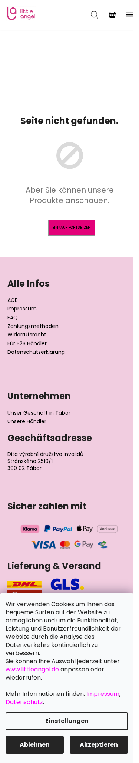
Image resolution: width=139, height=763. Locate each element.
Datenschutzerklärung (36, 352)
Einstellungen (67, 721)
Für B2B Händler (27, 343)
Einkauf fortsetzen (71, 227)
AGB (12, 300)
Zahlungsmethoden (33, 326)
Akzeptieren (99, 744)
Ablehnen (35, 744)
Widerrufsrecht (26, 334)
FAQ (12, 317)
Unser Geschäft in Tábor (38, 413)
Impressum (22, 308)
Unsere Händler (26, 421)
